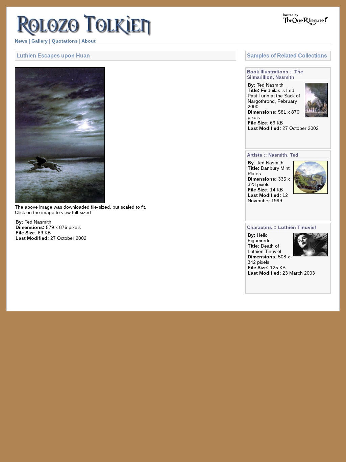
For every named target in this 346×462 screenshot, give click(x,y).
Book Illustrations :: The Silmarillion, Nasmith (275, 74)
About (88, 41)
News (21, 41)
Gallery (39, 41)
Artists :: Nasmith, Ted (272, 155)
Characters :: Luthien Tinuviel (281, 227)
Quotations (65, 41)
